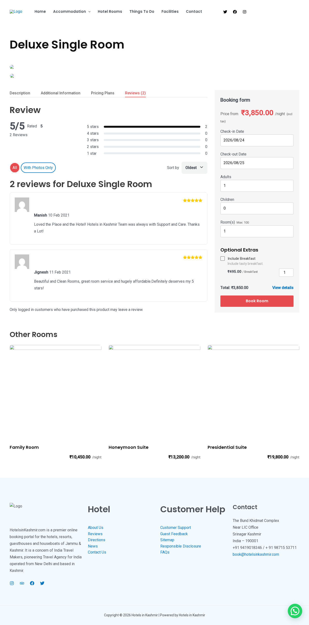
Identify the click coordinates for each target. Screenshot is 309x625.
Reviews (135, 93)
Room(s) (227, 222)
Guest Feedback (174, 534)
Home (40, 11)
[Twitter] (225, 12)
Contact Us (97, 552)
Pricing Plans (102, 93)
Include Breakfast (241, 258)
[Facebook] (235, 12)
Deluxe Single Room (67, 44)
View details (283, 287)
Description (20, 93)
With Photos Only (38, 167)
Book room (257, 301)
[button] (88, 11)
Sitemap (167, 540)
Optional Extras (239, 250)
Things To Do (141, 11)
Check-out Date (233, 154)
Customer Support (175, 527)
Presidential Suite (227, 447)
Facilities (170, 11)
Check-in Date (232, 131)
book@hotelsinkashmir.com (256, 554)
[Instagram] (244, 12)
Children (227, 199)
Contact (194, 11)
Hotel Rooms (110, 11)
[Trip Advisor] (22, 583)
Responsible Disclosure (180, 546)
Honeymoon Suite (128, 447)
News (93, 546)
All (15, 167)
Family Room (24, 447)
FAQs (164, 552)
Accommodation (69, 11)
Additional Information (60, 93)
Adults (225, 177)
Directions (96, 540)
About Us (95, 527)
